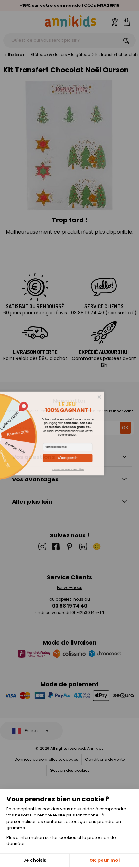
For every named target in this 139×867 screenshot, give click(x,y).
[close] (127, 397)
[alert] (69, 433)
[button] (95, 458)
